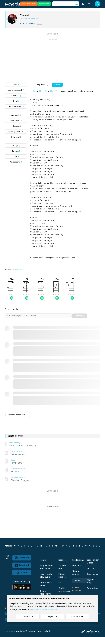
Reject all (52, 616)
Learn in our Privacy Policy (44, 609)
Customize (77, 616)
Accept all (28, 616)
